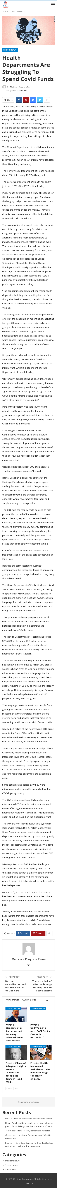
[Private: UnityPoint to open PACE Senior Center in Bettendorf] (41, 1014)
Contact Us (28, 1183)
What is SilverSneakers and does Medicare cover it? (29, 1118)
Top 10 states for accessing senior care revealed (27, 1130)
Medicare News (12, 1160)
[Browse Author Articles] (28, 949)
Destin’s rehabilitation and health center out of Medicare (15, 986)
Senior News (11, 1169)
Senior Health (10, 50)
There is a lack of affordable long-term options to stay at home (42, 986)
